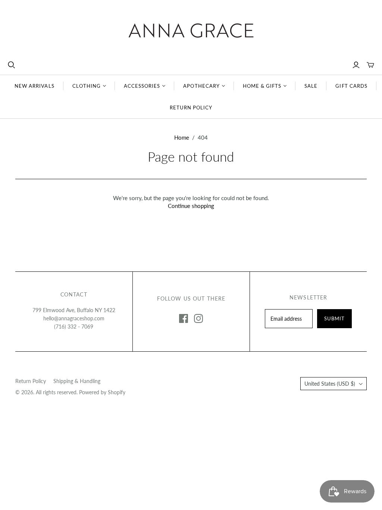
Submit (334, 318)
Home (181, 137)
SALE (310, 86)
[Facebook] (183, 318)
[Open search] (11, 65)
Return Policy (30, 381)
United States (329, 383)
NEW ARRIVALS (34, 86)
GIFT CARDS (351, 86)
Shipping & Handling (76, 381)
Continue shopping (191, 205)
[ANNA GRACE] (191, 30)
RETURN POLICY (191, 108)
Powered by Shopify (102, 392)
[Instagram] (198, 318)
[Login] (356, 65)
